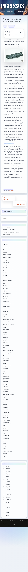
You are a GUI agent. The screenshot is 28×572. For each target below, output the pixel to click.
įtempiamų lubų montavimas (7, 303)
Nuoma (4, 355)
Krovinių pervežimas (6, 330)
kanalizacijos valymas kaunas (8, 308)
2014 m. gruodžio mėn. (7, 507)
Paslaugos (4, 363)
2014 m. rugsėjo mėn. (6, 512)
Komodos (4, 316)
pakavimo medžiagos (6, 358)
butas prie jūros (5, 277)
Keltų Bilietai (5, 314)
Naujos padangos (6, 348)
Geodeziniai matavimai (6, 293)
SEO (3, 379)
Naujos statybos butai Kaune (8, 350)
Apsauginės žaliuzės (6, 247)
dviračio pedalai (5, 288)
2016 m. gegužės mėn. (7, 479)
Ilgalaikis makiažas (6, 301)
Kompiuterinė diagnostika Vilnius (8, 321)
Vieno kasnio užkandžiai (7, 454)
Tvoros (4, 425)
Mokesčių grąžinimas (6, 345)
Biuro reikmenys (5, 267)
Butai (3, 270)
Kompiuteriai (5, 317)
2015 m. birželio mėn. (6, 497)
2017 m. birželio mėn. (6, 469)
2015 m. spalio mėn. (6, 491)
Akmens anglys (5, 244)
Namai (4, 347)
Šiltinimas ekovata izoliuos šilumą (7, 198)
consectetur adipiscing (15, 523)
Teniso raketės (5, 415)
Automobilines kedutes (6, 255)
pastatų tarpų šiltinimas (7, 365)
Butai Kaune (5, 272)
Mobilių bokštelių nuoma (7, 343)
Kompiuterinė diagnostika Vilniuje (8, 319)
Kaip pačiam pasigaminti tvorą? (8, 234)
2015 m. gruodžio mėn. (7, 487)
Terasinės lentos (5, 417)
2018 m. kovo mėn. (6, 466)
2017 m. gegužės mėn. (7, 471)
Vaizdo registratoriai (6, 435)
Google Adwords (5, 298)
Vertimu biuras (5, 446)
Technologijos (5, 414)
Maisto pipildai (5, 337)
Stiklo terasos (5, 402)
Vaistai (4, 433)
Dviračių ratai (5, 291)
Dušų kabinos (5, 285)
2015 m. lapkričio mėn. (6, 489)
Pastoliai (4, 366)
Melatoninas (5, 340)
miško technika (5, 342)
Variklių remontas (6, 438)
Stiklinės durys (5, 399)
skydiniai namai (5, 392)
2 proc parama (5, 242)
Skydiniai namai (5, 391)
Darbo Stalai (5, 278)
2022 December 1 (11, 26)
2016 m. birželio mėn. (6, 478)
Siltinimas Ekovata (6, 384)
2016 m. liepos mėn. (6, 476)
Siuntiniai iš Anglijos (6, 389)
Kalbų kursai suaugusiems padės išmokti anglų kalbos (12, 232)
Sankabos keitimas (6, 376)
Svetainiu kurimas (6, 412)
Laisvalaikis (5, 334)
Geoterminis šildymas (6, 295)
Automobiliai (5, 252)
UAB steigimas (5, 428)
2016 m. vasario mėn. (6, 484)
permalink (11, 190)
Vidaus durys (5, 453)
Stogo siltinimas (5, 405)
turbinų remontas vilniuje (7, 423)
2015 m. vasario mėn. (6, 504)
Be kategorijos (5, 265)
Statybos (4, 397)
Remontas (4, 373)
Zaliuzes (4, 456)
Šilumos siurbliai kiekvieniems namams (9, 227)
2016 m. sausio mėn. (6, 486)
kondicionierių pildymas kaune (8, 326)
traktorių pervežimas (6, 420)
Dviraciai (4, 286)
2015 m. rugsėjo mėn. (6, 492)
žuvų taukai (5, 458)
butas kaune (5, 275)
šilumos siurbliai (5, 386)
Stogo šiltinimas (5, 407)
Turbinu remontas (6, 422)
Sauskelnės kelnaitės (6, 378)
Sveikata (4, 410)
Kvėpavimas (5, 332)
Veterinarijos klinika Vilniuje (7, 451)
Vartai (4, 440)
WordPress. (18, 525)
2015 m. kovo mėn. (6, 502)
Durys (4, 283)
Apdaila (4, 246)
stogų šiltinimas (5, 409)
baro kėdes (4, 264)
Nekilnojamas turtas (6, 353)
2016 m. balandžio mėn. (7, 481)
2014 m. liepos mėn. (6, 515)
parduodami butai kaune (7, 361)
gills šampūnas (5, 296)
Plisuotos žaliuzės (6, 370)
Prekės (4, 371)
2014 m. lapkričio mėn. (6, 509)
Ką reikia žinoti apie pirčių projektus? (9, 229)
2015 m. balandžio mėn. (7, 500)
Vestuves (4, 448)
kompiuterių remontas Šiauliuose (8, 324)
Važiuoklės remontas (6, 441)
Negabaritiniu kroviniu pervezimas (8, 352)
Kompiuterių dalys (6, 322)
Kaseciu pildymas (6, 309)
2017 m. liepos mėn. (6, 468)
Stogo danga (5, 404)
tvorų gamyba (5, 427)
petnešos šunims (5, 368)
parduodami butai (6, 360)
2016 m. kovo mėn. (6, 482)
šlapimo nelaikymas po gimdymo (8, 394)
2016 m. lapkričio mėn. (6, 474)
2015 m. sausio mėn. (6, 505)
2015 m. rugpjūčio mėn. (7, 494)
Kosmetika (4, 327)
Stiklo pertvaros (5, 401)
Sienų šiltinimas (5, 381)
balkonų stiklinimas (6, 262)
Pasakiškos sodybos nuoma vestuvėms (20, 203)
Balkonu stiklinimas (6, 260)
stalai (3, 396)
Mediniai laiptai (5, 339)
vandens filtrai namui (6, 436)
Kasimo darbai (5, 311)
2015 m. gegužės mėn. (7, 499)
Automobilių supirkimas (7, 257)
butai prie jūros (5, 273)
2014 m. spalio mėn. (6, 510)
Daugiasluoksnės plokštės (7, 280)
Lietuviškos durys (6, 335)
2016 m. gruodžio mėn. (7, 473)
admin (6, 26)
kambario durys (5, 304)
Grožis (4, 299)
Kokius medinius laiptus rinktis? (8, 231)
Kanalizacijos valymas (6, 306)
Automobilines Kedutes (7, 254)
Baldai (4, 259)
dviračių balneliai (5, 290)
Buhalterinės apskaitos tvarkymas (8, 268)
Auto (3, 249)
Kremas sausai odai (6, 329)
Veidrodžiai (4, 443)
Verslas (4, 445)
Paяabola (13, 525)
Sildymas (4, 383)
